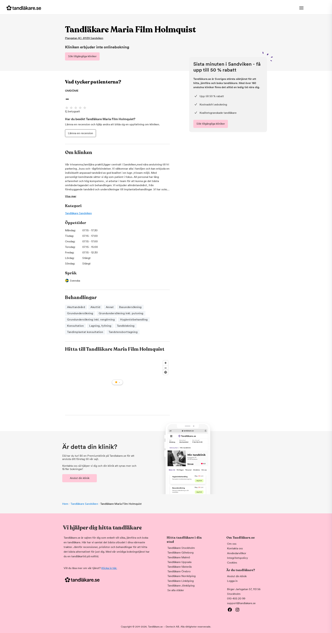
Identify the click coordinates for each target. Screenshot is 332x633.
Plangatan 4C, (84, 38)
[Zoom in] (165, 362)
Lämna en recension (80, 133)
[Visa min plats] (165, 372)
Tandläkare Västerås (179, 566)
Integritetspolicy (237, 558)
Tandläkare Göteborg (180, 552)
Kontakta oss (235, 548)
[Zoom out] (165, 367)
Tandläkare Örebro (179, 571)
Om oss (231, 543)
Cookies (232, 562)
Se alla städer (175, 590)
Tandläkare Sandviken (78, 213)
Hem (65, 503)
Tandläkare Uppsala (179, 562)
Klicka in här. (109, 568)
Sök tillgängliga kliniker (82, 56)
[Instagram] (237, 609)
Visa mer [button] (70, 196)
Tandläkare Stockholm (181, 548)
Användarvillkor (236, 553)
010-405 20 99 (236, 598)
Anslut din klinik (79, 478)
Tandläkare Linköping (180, 581)
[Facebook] (229, 609)
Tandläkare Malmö (178, 557)
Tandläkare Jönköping (181, 585)
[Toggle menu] (301, 8)
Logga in (232, 581)
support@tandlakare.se (241, 603)
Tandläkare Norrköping (181, 576)
